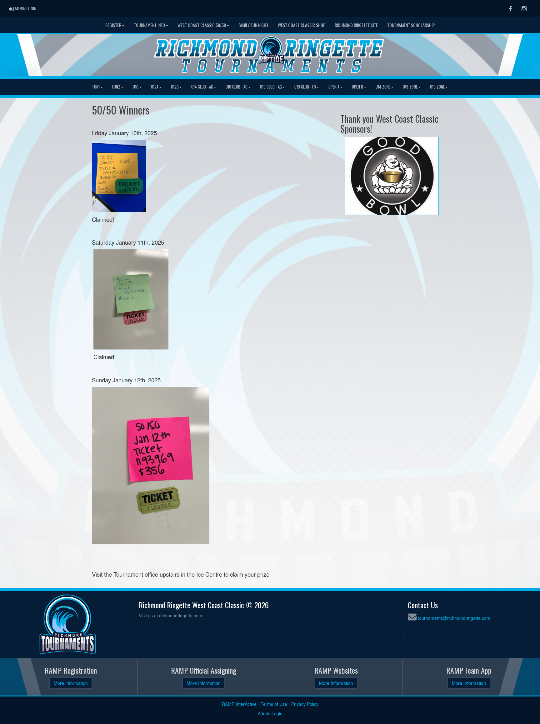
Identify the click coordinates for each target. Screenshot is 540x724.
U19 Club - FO (305, 87)
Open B (357, 87)
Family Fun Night (253, 25)
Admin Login (270, 713)
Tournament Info (149, 25)
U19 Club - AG (271, 87)
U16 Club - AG (237, 87)
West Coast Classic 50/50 (202, 25)
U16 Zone (410, 87)
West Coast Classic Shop (301, 25)
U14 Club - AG (202, 87)
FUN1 (96, 87)
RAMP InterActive (239, 704)
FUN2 (116, 87)
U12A (154, 87)
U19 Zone (437, 87)
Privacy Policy (304, 704)
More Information (71, 683)
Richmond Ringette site (356, 25)
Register (113, 25)
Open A (333, 87)
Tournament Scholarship (411, 25)
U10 (135, 87)
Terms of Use (274, 704)
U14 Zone (383, 87)
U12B (175, 87)
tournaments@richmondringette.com (454, 618)
